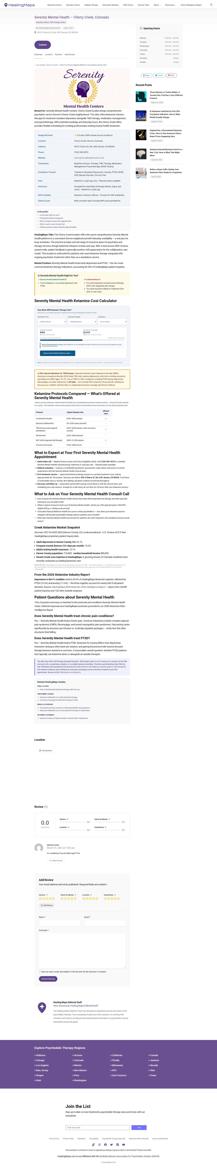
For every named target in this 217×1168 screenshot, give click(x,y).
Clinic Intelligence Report (191, 5)
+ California (116, 1055)
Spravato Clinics (73, 5)
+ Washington (79, 1080)
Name (42, 917)
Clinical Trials (143, 5)
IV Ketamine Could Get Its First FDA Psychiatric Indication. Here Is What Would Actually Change (165, 114)
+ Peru (75, 1075)
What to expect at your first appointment (55, 221)
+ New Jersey (41, 1070)
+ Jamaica (153, 1060)
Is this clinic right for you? (50, 215)
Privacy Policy (68, 1139)
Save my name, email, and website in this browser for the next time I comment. (73, 972)
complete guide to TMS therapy (111, 667)
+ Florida (114, 1060)
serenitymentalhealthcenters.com (89, 158)
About (156, 5)
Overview (38, 54)
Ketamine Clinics (54, 5)
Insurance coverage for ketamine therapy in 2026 (59, 700)
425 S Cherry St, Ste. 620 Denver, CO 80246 (57, 32)
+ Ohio (151, 1070)
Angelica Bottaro (79, 65)
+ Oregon (39, 1075)
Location (49, 54)
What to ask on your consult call (52, 224)
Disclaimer (81, 1139)
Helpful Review (57, 861)
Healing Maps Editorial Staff (49, 28)
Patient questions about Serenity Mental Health (58, 227)
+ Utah (37, 1080)
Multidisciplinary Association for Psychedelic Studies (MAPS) (129, 1156)
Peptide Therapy (91, 5)
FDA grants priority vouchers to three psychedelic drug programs (65, 708)
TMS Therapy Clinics (57, 22)
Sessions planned (74, 317)
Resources (169, 5)
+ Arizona (77, 1055)
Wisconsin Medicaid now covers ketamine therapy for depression (65, 710)
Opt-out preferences (160, 1139)
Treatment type (43, 317)
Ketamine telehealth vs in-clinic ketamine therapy (58, 697)
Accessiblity (93, 1139)
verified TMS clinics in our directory (67, 672)
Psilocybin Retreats (110, 5)
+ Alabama (39, 1055)
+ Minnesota (116, 1065)
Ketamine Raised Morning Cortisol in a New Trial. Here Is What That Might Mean (166, 152)
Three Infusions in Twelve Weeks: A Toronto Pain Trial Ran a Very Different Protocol (166, 95)
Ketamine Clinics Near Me (139, 1139)
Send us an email (144, 1150)
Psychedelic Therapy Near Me (113, 1139)
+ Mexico (77, 1065)
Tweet (160, 75)
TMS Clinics (128, 5)
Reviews (58, 54)
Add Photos (48, 905)
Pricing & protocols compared (51, 218)
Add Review (70, 54)
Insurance (101, 317)
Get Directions (47, 750)
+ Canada (153, 1055)
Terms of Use (54, 1139)
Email (87, 917)
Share (147, 75)
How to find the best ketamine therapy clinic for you (60, 689)
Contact (43, 44)
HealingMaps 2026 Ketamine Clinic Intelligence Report (78, 587)
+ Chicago (39, 1060)
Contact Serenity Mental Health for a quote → (57, 353)
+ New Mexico (79, 1070)
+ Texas (152, 1075)
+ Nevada (153, 1065)
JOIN (139, 1128)
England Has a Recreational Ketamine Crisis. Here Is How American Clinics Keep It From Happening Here (166, 133)
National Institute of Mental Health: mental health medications (64, 718)
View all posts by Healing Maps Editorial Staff (75, 1005)
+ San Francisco (118, 1075)
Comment (44, 930)
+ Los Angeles (41, 1065)
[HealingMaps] (19, 5)
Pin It (172, 75)
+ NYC (113, 1070)
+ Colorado (78, 1060)
